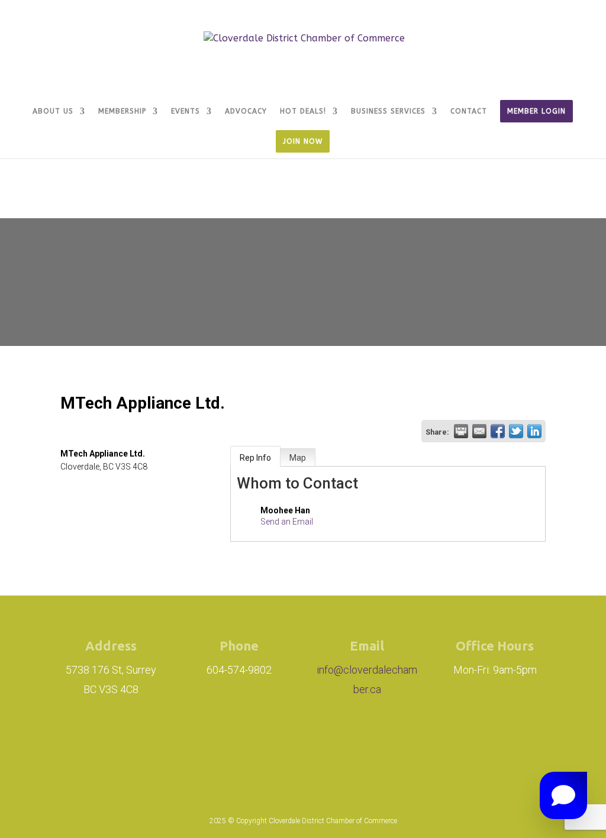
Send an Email (286, 521)
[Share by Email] (479, 431)
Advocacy (246, 111)
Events (185, 111)
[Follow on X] (349, 747)
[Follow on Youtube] (389, 747)
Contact (468, 111)
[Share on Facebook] (498, 431)
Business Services (388, 111)
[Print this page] (461, 431)
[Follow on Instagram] (230, 747)
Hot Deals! (303, 111)
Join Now (303, 141)
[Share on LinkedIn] (534, 431)
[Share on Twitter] (516, 431)
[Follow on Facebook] (296, 747)
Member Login (536, 111)
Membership (122, 111)
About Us (53, 111)
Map (297, 457)
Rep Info (255, 457)
